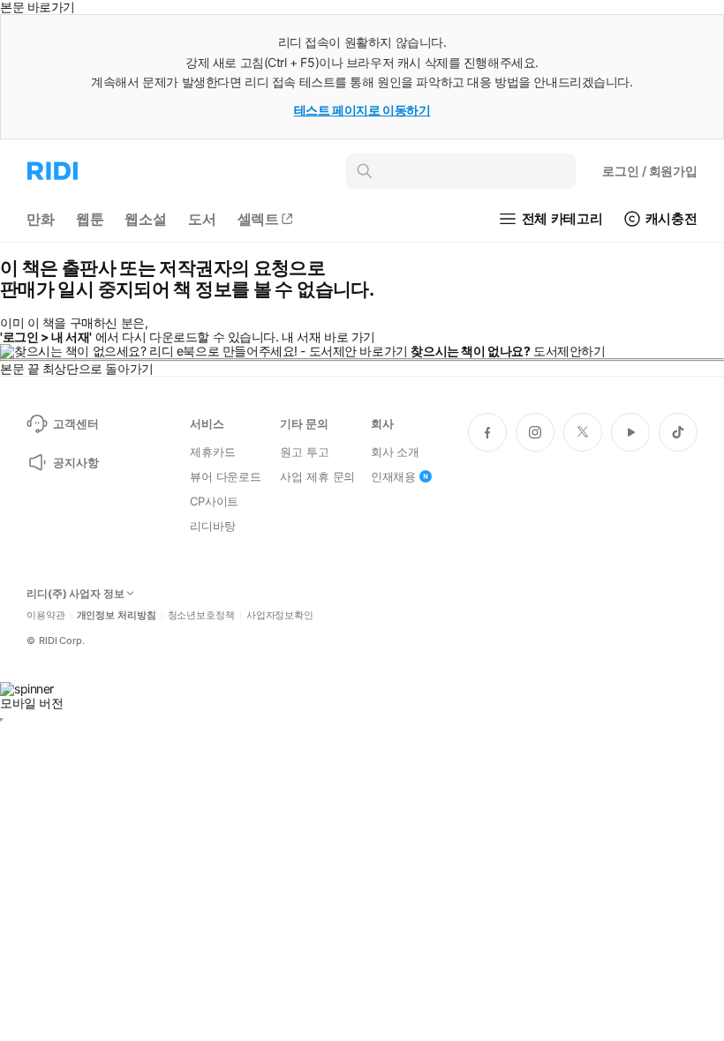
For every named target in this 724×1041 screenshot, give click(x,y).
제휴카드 (212, 452)
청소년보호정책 (201, 615)
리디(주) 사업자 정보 (75, 594)
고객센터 (75, 423)
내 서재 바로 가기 (328, 336)
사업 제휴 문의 (317, 476)
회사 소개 (395, 452)
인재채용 (393, 476)
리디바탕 (212, 526)
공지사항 (75, 462)
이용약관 (45, 615)
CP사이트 (214, 501)
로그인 (650, 170)
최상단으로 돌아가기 (98, 368)
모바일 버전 (31, 702)
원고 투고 (304, 452)
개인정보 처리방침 (116, 615)
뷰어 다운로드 (225, 476)
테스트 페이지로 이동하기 (362, 109)
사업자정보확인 (279, 615)
